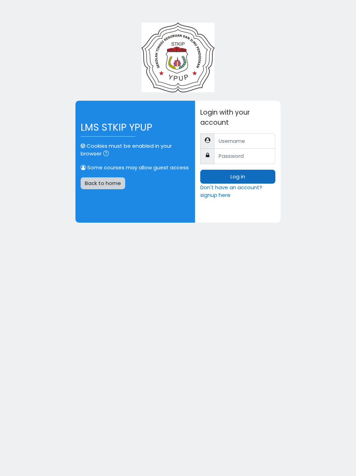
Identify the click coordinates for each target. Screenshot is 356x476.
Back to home (103, 183)
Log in (237, 176)
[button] (107, 154)
